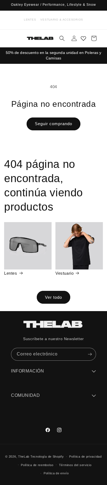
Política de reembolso (37, 465)
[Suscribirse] (90, 354)
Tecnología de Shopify (47, 456)
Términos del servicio (75, 465)
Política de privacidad (85, 456)
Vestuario (64, 273)
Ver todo (53, 297)
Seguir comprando (53, 123)
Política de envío (56, 473)
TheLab (23, 456)
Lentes (30, 19)
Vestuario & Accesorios (61, 19)
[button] (62, 38)
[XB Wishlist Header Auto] (83, 38)
